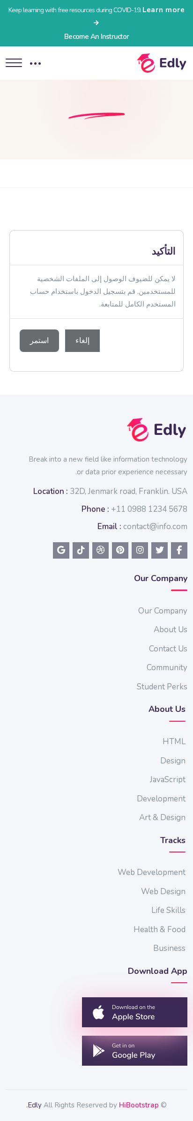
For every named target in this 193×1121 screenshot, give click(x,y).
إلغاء (82, 341)
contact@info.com (155, 526)
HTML (174, 741)
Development (161, 798)
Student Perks (162, 686)
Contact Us (168, 648)
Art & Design (162, 817)
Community (167, 667)
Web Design (163, 891)
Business (169, 948)
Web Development (152, 872)
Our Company (162, 610)
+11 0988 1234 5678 (149, 509)
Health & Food (160, 929)
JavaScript (168, 779)
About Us (170, 629)
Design (173, 760)
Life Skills (168, 910)
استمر (39, 341)
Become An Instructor (96, 36)
